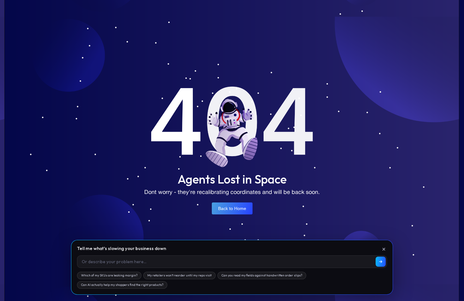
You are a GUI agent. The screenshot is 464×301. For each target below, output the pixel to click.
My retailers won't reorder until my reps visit (179, 275)
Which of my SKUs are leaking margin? (109, 275)
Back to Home (232, 208)
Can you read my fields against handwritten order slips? (262, 275)
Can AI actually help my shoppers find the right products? (122, 285)
